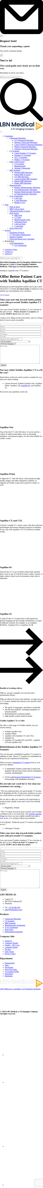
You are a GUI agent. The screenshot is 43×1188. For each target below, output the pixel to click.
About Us (8, 254)
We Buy (8, 949)
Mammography (20, 166)
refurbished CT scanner (21, 762)
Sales (7, 965)
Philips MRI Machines (22, 183)
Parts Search (14, 213)
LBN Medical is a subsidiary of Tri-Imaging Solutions (20, 989)
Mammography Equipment (15, 925)
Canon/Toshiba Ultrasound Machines (28, 145)
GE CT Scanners (20, 157)
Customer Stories (11, 947)
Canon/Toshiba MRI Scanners (25, 179)
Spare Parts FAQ (16, 228)
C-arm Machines (20, 200)
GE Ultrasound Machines (24, 140)
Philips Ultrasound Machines (25, 147)
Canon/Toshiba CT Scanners (25, 153)
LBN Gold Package (17, 162)
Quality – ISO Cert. (12, 945)
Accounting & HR (12, 972)
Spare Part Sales (11, 969)
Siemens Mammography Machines (27, 192)
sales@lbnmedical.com (13, 910)
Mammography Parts (22, 220)
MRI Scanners (15, 170)
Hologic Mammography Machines (27, 188)
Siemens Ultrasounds (22, 168)
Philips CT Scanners (22, 160)
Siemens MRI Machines (23, 172)
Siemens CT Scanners (22, 155)
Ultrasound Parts (20, 222)
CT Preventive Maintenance (20, 235)
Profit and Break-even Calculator (22, 239)
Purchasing (9, 967)
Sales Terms (9, 952)
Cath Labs (18, 198)
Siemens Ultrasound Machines (25, 142)
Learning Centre (11, 249)
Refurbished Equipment (14, 932)
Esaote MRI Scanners (22, 175)
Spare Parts (9, 930)
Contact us (9, 252)
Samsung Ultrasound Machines (26, 149)
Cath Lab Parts (20, 224)
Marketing (9, 976)
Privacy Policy (10, 954)
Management (10, 963)
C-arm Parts (18, 226)
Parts (6, 205)
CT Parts (17, 218)
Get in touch (4, 295)
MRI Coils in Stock (17, 209)
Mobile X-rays (19, 203)
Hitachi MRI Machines (23, 181)
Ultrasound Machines (18, 138)
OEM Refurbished (17, 243)
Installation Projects (17, 233)
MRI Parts (18, 215)
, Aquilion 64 (25, 386)
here (14, 267)
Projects (8, 230)
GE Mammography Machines (25, 194)
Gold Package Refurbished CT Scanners (25, 777)
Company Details (11, 943)
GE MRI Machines (21, 177)
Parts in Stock (15, 207)
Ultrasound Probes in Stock (20, 211)
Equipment (9, 136)
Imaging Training (16, 237)
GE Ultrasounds (20, 245)
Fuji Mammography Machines (25, 190)
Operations (9, 974)
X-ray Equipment (16, 196)
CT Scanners (14, 151)
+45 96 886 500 (14, 908)
